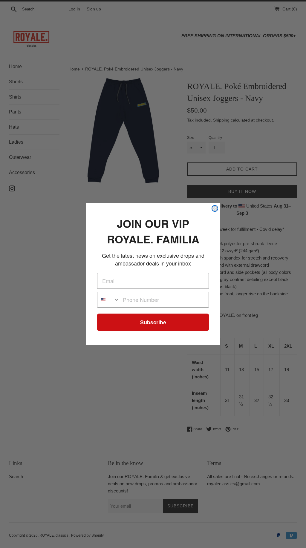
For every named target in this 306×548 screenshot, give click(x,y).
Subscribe (153, 322)
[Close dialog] (215, 208)
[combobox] (108, 299)
